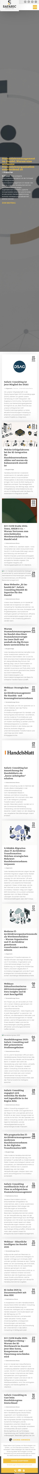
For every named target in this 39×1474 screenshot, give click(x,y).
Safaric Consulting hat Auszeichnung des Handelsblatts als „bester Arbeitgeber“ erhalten (19, 779)
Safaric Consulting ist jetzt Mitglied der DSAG (19, 387)
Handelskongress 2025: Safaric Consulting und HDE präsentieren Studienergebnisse (19, 1060)
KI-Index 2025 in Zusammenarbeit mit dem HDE (19, 1310)
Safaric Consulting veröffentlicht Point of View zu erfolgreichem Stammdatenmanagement (19, 1209)
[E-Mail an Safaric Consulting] (35, 1)
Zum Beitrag (9, 203)
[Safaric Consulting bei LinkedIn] (28, 1)
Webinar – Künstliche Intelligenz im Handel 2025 (19, 1262)
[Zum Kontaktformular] (24, 1471)
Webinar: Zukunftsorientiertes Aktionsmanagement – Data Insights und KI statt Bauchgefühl (19, 1006)
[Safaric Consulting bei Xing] (31, 1)
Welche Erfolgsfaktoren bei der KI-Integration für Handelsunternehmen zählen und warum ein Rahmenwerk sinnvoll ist (19, 459)
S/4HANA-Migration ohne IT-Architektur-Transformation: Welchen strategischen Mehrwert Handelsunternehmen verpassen (19, 861)
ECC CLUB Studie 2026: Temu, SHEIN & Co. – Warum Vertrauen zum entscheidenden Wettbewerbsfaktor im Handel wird (19, 533)
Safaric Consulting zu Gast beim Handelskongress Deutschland (19, 1420)
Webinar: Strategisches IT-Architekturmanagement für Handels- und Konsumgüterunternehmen (19, 712)
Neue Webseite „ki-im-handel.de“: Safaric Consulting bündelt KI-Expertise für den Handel (19, 597)
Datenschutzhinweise (24, 1465)
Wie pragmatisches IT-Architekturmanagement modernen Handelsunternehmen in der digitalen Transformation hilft (19, 1155)
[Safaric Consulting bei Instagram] (24, 1)
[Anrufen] (15, 1471)
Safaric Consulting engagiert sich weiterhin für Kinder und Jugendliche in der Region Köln (19, 1108)
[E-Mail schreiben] (19, 1470)
